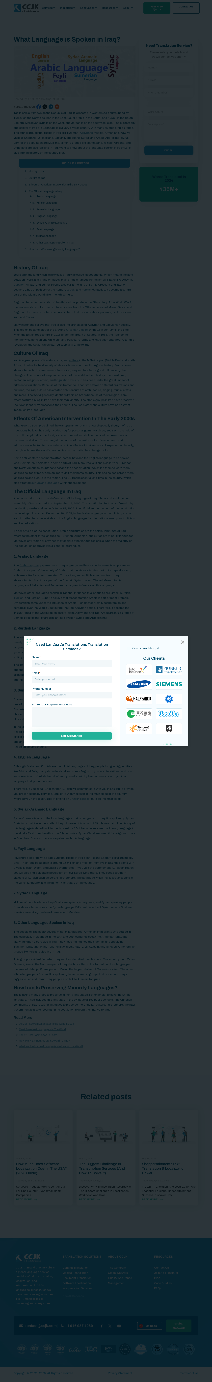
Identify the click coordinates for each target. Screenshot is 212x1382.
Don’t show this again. (146, 648)
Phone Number (41, 688)
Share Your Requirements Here (52, 704)
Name (36, 657)
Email (36, 673)
